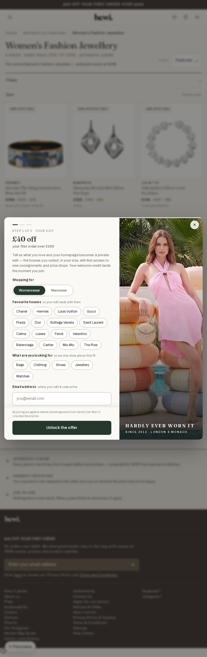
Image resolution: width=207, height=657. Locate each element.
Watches (22, 376)
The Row (91, 345)
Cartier (48, 345)
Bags (20, 365)
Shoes (60, 365)
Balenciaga (24, 345)
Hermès (43, 311)
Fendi (59, 334)
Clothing (39, 365)
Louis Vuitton (67, 311)
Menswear (59, 290)
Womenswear (29, 290)
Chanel (21, 311)
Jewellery (82, 365)
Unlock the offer (61, 427)
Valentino (80, 334)
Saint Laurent (93, 322)
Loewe (40, 334)
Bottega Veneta (62, 322)
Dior (38, 322)
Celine (21, 334)
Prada (20, 322)
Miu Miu (68, 345)
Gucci (91, 311)
